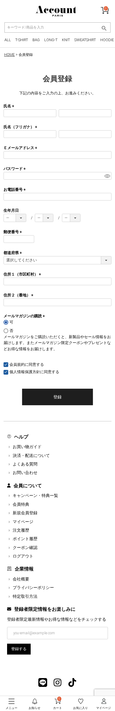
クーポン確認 (25, 547)
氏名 (10, 106)
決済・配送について (31, 455)
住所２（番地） (19, 295)
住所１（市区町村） (23, 274)
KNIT (66, 40)
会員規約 (17, 364)
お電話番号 (15, 189)
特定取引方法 (25, 596)
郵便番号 (14, 232)
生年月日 (11, 210)
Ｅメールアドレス (21, 148)
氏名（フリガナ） (21, 127)
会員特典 (21, 504)
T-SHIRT (21, 40)
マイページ (23, 521)
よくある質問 (25, 464)
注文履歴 (21, 530)
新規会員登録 (25, 512)
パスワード (15, 168)
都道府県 (14, 253)
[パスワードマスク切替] (107, 175)
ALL (7, 40)
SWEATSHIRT (85, 40)
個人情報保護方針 (24, 372)
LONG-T (51, 40)
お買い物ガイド (27, 446)
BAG (36, 40)
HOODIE (107, 40)
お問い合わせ (25, 472)
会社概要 (21, 579)
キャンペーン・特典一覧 (35, 495)
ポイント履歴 (25, 538)
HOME (9, 55)
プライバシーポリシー (33, 587)
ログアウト (23, 556)
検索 (104, 28)
